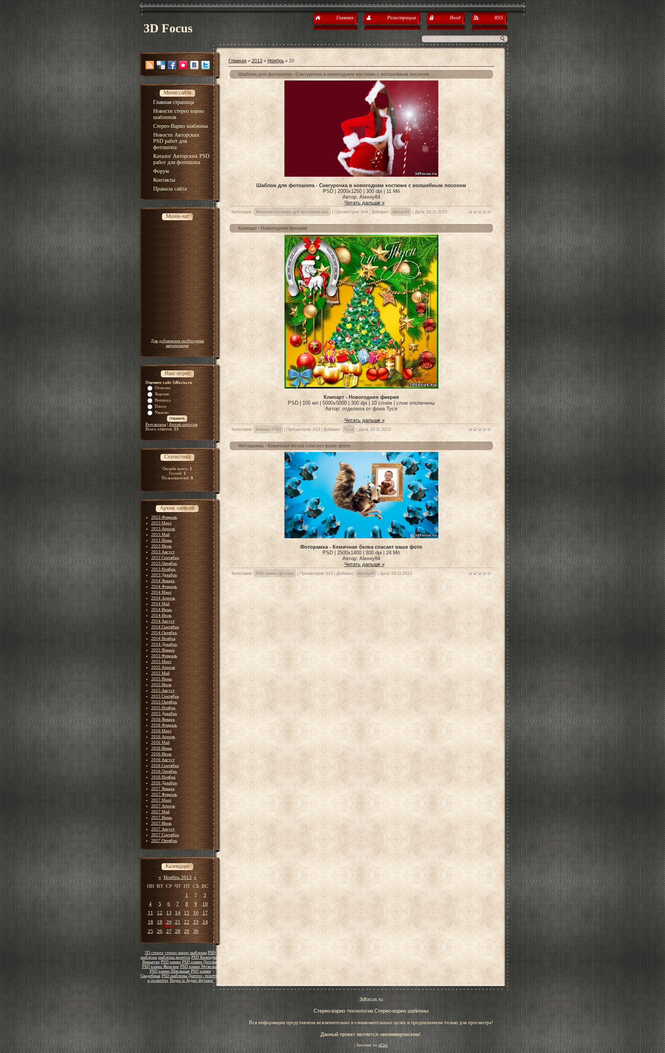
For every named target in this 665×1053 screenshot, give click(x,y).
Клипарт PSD (268, 429)
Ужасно (162, 412)
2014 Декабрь (164, 644)
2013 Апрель (163, 528)
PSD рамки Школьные (170, 971)
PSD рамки (171, 962)
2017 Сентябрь (165, 834)
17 (205, 913)
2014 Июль (161, 615)
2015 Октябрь (164, 702)
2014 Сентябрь (165, 626)
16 (196, 913)
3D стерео (154, 953)
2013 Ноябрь (163, 569)
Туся (348, 429)
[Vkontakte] (194, 65)
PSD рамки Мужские (199, 966)
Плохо (161, 406)
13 (169, 913)
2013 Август (163, 551)
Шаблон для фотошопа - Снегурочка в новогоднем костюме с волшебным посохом (333, 74)
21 (177, 922)
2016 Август (163, 759)
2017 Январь (163, 788)
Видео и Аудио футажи (191, 980)
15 (186, 913)
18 (150, 922)
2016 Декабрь (164, 782)
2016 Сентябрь (165, 765)
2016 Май (160, 742)
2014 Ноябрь (163, 638)
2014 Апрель (163, 598)
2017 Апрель (163, 806)
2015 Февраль (164, 655)
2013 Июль (161, 546)
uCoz (383, 1045)
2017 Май (160, 811)
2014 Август (163, 621)
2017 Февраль (164, 794)
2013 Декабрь (164, 575)
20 (169, 922)
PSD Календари (205, 957)
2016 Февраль (164, 725)
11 (150, 913)
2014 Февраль (164, 586)
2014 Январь (163, 580)
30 (196, 931)
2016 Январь (163, 719)
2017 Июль (161, 823)
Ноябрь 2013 (178, 877)
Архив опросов (183, 424)
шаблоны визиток (174, 957)
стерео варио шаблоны (186, 953)
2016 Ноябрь (163, 777)
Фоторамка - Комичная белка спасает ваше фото (294, 446)
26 (159, 931)
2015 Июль (161, 684)
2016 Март (161, 730)
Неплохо (163, 400)
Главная (238, 61)
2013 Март (161, 523)
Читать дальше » (364, 203)
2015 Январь (163, 650)
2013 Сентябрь (165, 557)
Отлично (163, 387)
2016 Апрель (163, 736)
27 (169, 931)
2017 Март (161, 800)
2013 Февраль (164, 517)
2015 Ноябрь (163, 707)
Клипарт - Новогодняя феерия (272, 228)
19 (159, 922)
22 (186, 922)
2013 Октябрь (164, 563)
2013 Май (160, 534)
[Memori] (183, 65)
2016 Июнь (161, 748)
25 (150, 931)
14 (177, 913)
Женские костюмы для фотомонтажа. (292, 211)
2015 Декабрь (164, 713)
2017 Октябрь (164, 840)
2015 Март (161, 661)
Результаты (155, 424)
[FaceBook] (172, 65)
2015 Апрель (163, 667)
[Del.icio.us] (161, 65)
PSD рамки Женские (160, 966)
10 (205, 904)
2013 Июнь (161, 540)
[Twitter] (205, 65)
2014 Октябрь (164, 632)
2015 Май (160, 673)
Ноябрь (275, 61)
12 (159, 913)
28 (177, 931)
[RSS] (149, 65)
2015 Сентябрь (165, 696)
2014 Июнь (161, 609)
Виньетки (151, 962)
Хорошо (162, 394)
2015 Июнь (161, 678)
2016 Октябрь (164, 771)
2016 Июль (161, 754)
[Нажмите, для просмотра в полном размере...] (361, 175)
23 (196, 922)
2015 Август (163, 690)
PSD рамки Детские (200, 962)
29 (186, 931)
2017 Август (163, 829)
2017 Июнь (161, 817)
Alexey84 (400, 211)
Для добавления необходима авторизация (177, 343)
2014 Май (160, 603)
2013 (257, 61)
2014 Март (161, 592)
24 (205, 922)
